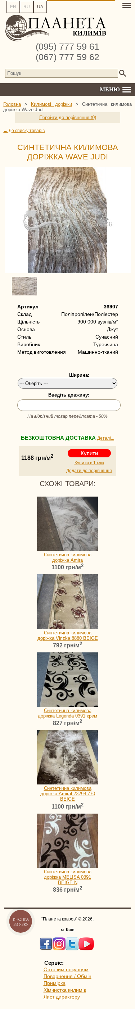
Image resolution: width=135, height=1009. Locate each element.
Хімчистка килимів (65, 990)
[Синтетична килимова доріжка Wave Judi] (67, 220)
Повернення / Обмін (67, 976)
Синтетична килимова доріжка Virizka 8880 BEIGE (67, 635)
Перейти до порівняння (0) (67, 117)
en (13, 6)
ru (26, 6)
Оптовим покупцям (66, 969)
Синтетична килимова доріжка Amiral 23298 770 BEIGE (67, 794)
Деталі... (105, 438)
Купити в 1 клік (89, 462)
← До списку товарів (24, 130)
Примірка (55, 983)
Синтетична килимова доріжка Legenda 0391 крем (67, 713)
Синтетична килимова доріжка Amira (67, 557)
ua (40, 6)
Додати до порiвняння (89, 470)
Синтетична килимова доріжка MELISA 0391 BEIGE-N (67, 877)
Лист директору (62, 997)
